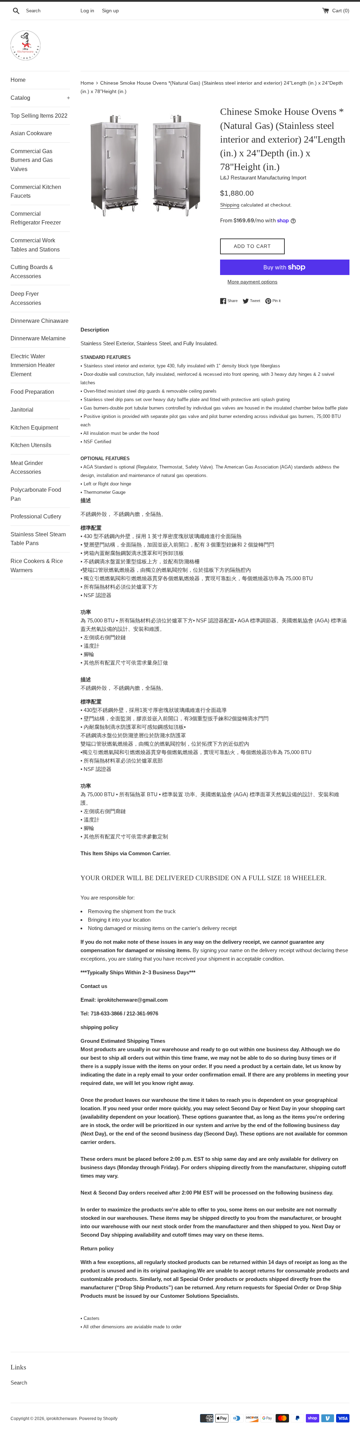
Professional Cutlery (36, 516)
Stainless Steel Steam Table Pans (38, 539)
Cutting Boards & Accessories (32, 271)
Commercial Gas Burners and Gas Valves (32, 160)
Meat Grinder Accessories (27, 467)
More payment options (252, 281)
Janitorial (22, 410)
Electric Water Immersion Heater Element (33, 365)
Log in (87, 10)
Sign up (110, 10)
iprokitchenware (61, 1418)
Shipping (229, 205)
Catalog (40, 98)
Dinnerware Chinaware (40, 321)
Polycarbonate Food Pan (36, 494)
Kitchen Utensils (31, 445)
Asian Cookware (31, 133)
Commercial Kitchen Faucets (36, 191)
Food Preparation (32, 392)
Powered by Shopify (98, 1418)
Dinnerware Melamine (38, 338)
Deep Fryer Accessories (26, 298)
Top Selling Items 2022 (39, 116)
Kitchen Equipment (34, 428)
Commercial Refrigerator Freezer (36, 218)
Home (18, 80)
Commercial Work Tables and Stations (35, 245)
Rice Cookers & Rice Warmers (37, 565)
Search (19, 1383)
